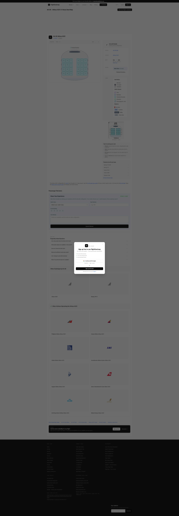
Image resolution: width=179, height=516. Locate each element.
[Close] (103, 244)
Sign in (94, 271)
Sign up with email (89, 268)
